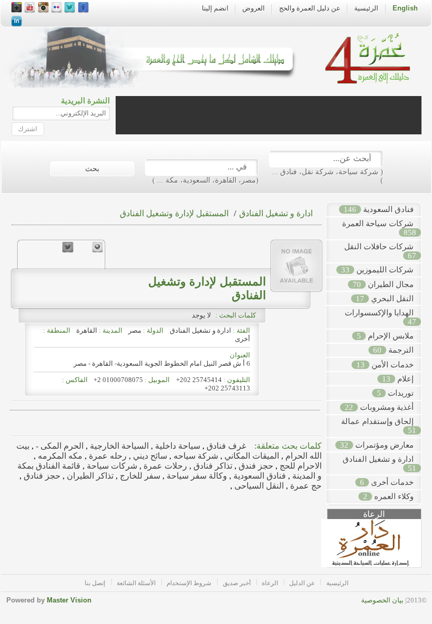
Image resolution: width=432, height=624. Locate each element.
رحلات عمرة (164, 465)
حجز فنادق (41, 475)
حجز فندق (254, 465)
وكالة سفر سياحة (195, 475)
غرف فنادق (225, 445)
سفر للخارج (139, 475)
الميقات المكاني (250, 455)
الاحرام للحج (299, 465)
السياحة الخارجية (118, 445)
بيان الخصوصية (382, 600)
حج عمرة (305, 485)
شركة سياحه (194, 455)
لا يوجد (203, 315)
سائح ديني (149, 455)
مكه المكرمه (59, 455)
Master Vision (69, 600)
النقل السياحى (258, 485)
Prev (321, 547)
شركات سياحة (111, 465)
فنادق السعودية (258, 475)
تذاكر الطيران (89, 475)
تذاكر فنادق (211, 465)
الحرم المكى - (59, 445)
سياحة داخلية (176, 445)
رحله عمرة (107, 455)
